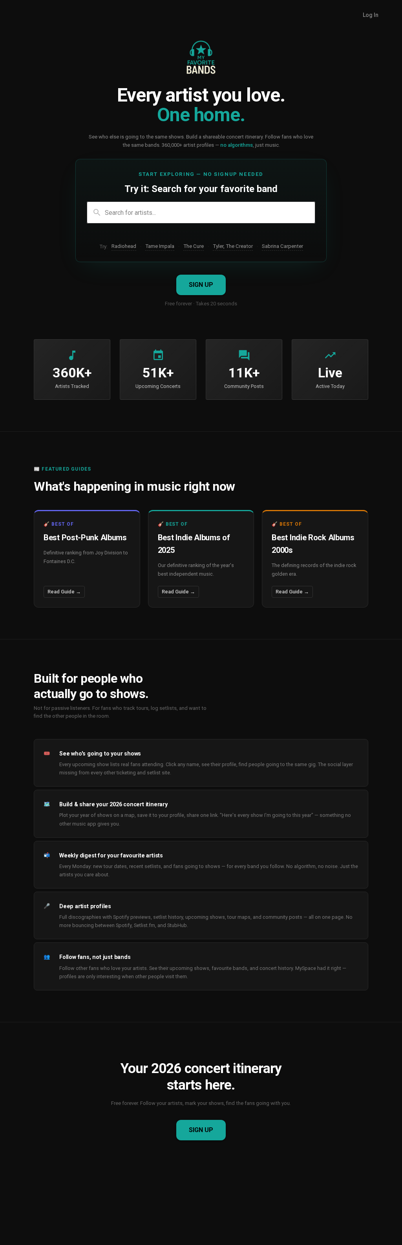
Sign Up (201, 284)
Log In (370, 15)
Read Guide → (64, 592)
